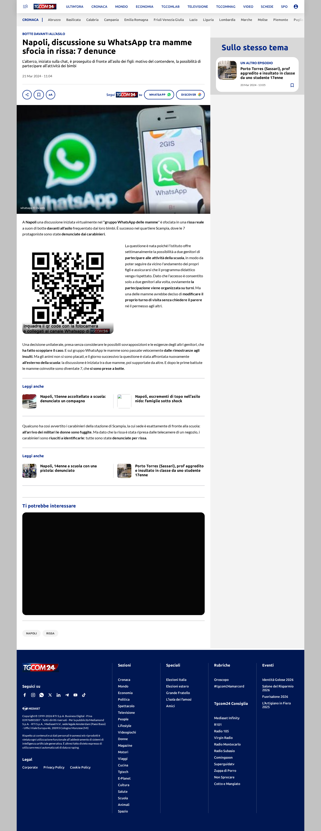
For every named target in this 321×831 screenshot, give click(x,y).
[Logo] (45, 7)
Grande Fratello (178, 693)
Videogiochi (127, 732)
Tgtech (123, 772)
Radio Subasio (224, 751)
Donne (123, 739)
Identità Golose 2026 (278, 680)
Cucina (123, 765)
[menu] (25, 6)
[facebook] (24, 695)
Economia (125, 693)
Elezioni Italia (176, 680)
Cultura (123, 785)
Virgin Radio (223, 738)
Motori (123, 752)
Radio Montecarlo (227, 744)
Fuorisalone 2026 (275, 696)
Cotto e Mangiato (227, 784)
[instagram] (33, 695)
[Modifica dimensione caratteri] (50, 94)
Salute (123, 791)
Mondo (123, 686)
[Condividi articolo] (27, 94)
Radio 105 (221, 731)
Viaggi (123, 759)
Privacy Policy (53, 767)
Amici (170, 706)
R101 (218, 724)
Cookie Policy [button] (80, 767)
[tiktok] (84, 695)
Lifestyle (124, 726)
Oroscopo (221, 680)
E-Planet (124, 778)
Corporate (30, 767)
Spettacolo (126, 706)
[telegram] (67, 695)
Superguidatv (224, 764)
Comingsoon (223, 757)
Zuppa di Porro (225, 770)
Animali (123, 805)
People (123, 719)
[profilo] (295, 6)
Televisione (126, 712)
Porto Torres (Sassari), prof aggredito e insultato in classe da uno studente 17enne (267, 73)
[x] (50, 695)
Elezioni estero (177, 686)
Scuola (123, 798)
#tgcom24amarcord (229, 686)
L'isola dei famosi (179, 699)
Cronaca (124, 680)
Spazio (123, 811)
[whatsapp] (41, 695)
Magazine (125, 745)
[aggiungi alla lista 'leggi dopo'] (39, 94)
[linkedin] (58, 695)
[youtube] (75, 695)
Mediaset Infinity (226, 718)
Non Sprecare (224, 777)
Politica (123, 699)
